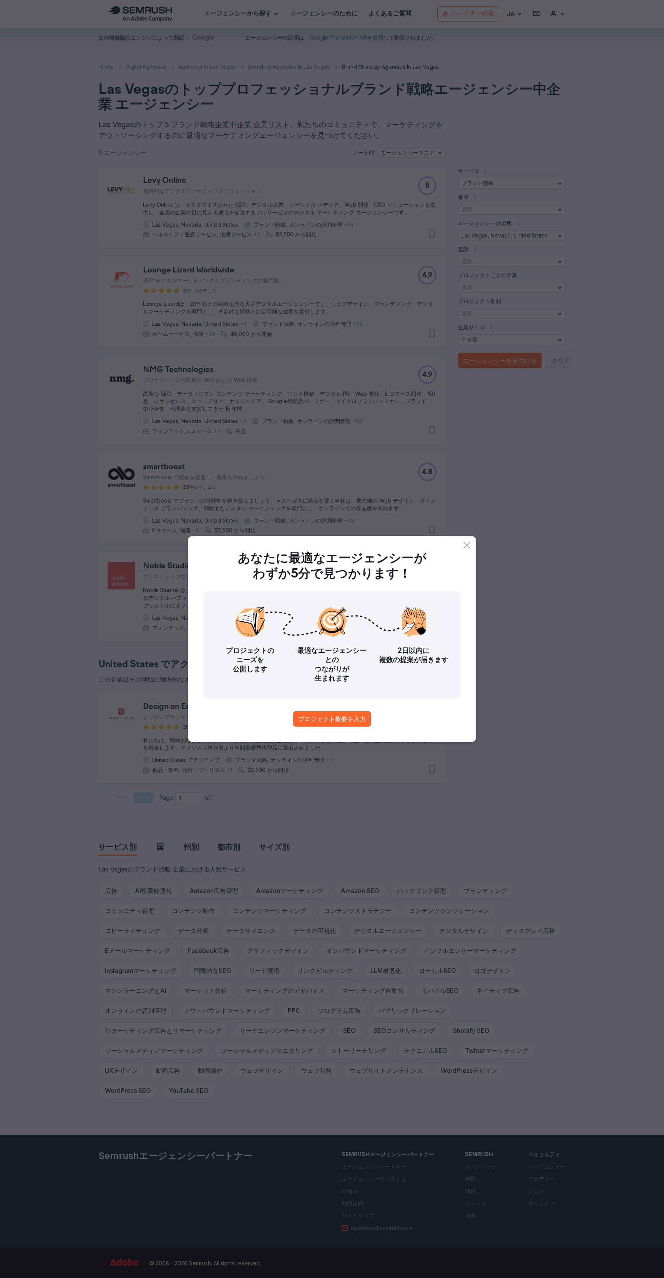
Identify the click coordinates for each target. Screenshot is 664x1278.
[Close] (467, 545)
